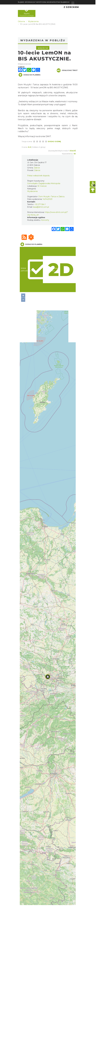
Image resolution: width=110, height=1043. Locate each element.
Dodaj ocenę (54, 141)
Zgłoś (73, 151)
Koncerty (45, 220)
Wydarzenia (32, 191)
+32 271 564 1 (40, 204)
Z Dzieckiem (71, 7)
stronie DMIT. (44, 136)
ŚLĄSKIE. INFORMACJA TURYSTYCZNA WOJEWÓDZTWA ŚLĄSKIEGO (43, 2)
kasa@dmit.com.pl (41, 207)
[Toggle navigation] (72, 2)
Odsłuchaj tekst (70, 70)
